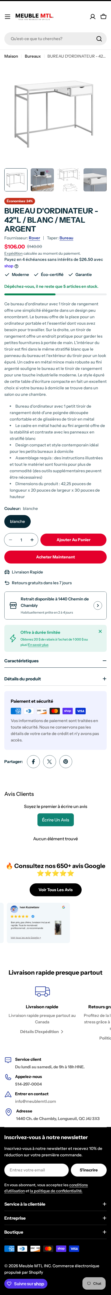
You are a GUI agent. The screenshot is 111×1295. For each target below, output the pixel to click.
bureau (66, 237)
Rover (34, 237)
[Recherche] (99, 39)
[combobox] (55, 38)
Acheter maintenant (55, 556)
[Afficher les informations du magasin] (97, 605)
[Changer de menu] (7, 16)
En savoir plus (38, 645)
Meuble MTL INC (35, 1265)
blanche (17, 521)
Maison (11, 56)
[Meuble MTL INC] (33, 923)
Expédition (13, 253)
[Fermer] (100, 631)
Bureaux (33, 56)
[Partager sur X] (49, 761)
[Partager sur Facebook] (33, 761)
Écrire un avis (55, 819)
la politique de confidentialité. (56, 1190)
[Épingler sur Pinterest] (65, 761)
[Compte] (92, 16)
